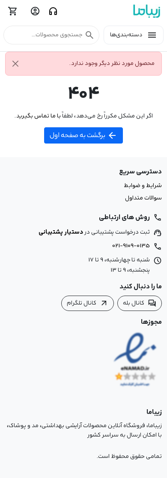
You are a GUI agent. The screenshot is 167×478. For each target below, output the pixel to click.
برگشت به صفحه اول (83, 135)
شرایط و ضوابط (143, 186)
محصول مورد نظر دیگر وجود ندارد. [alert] (112, 63)
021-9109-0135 (131, 245)
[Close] (15, 63)
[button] (51, 35)
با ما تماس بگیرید (38, 116)
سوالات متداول (143, 198)
